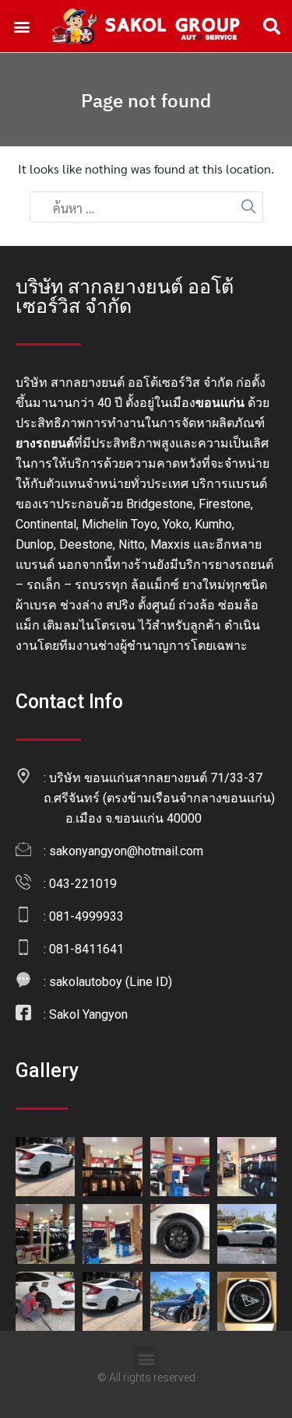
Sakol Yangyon (88, 1014)
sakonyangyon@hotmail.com (126, 851)
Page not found (146, 100)
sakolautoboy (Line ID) (110, 981)
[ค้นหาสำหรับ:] (146, 207)
